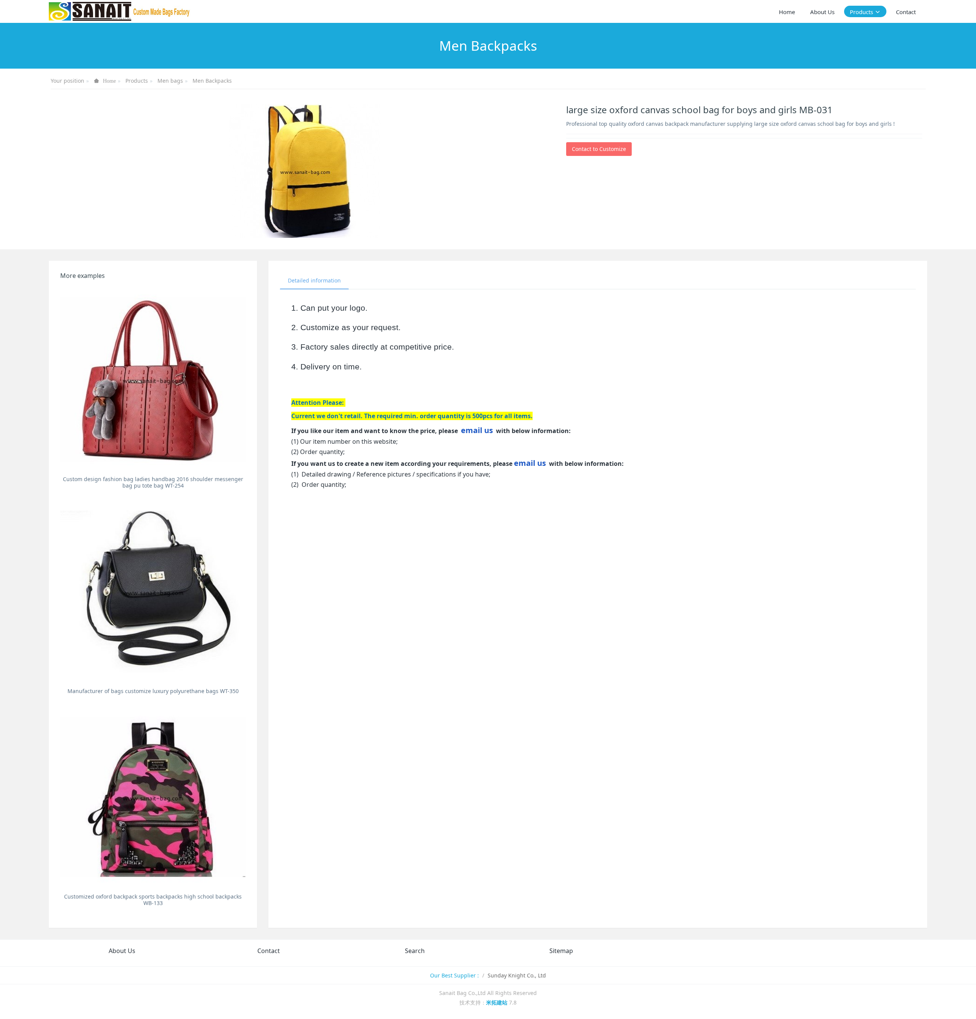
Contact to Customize (599, 148)
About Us (122, 951)
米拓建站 (497, 1002)
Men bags (170, 80)
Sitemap (561, 951)
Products (136, 80)
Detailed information (314, 280)
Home (787, 12)
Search (415, 951)
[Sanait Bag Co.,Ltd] (120, 11)
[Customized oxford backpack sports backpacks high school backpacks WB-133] (153, 797)
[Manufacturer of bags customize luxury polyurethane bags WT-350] (153, 591)
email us (477, 430)
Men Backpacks (212, 80)
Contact (268, 951)
